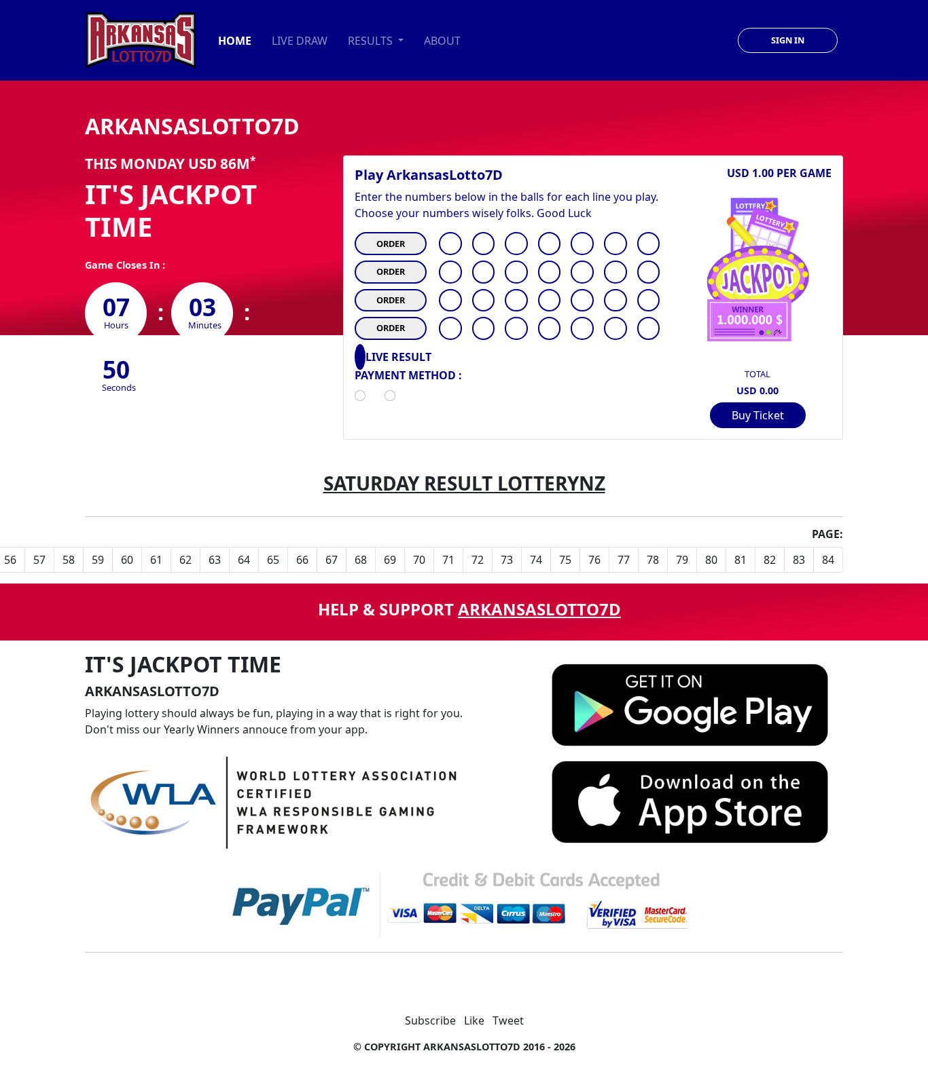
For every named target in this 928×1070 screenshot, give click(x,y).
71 (448, 559)
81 (740, 559)
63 (215, 559)
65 (273, 559)
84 (828, 559)
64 (244, 559)
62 (185, 559)
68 (361, 559)
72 (477, 559)
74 (536, 559)
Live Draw (299, 40)
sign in (787, 40)
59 (98, 559)
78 (653, 559)
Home (234, 40)
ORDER (390, 243)
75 (565, 559)
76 (594, 559)
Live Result (398, 357)
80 (711, 559)
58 (69, 559)
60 (127, 559)
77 (624, 559)
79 (682, 559)
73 (507, 559)
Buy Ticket (758, 415)
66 (302, 559)
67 (331, 559)
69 (390, 559)
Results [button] (371, 40)
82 (770, 559)
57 (39, 559)
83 (799, 559)
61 (156, 559)
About (442, 40)
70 (419, 559)
